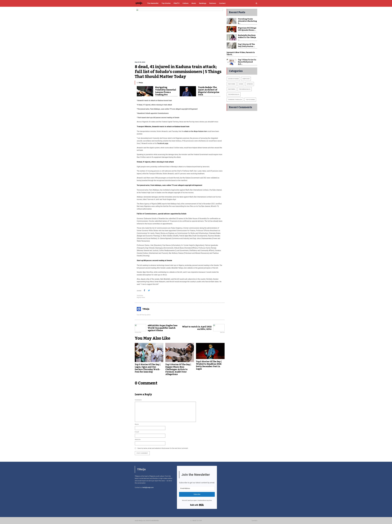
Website (138, 439)
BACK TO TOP (197, 520)
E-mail (137, 432)
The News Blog (233, 94)
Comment (138, 400)
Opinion (250, 84)
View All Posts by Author (143, 315)
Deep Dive (245, 79)
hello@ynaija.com (148, 487)
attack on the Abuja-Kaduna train (195, 131)
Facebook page (162, 143)
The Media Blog (244, 89)
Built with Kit (197, 505)
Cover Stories (233, 79)
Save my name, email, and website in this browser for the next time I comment (163, 448)
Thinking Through (235, 99)
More (241, 84)
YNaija (141, 82)
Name (137, 424)
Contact (254, 520)
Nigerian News (141, 297)
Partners (231, 89)
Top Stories (140, 295)
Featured (231, 84)
